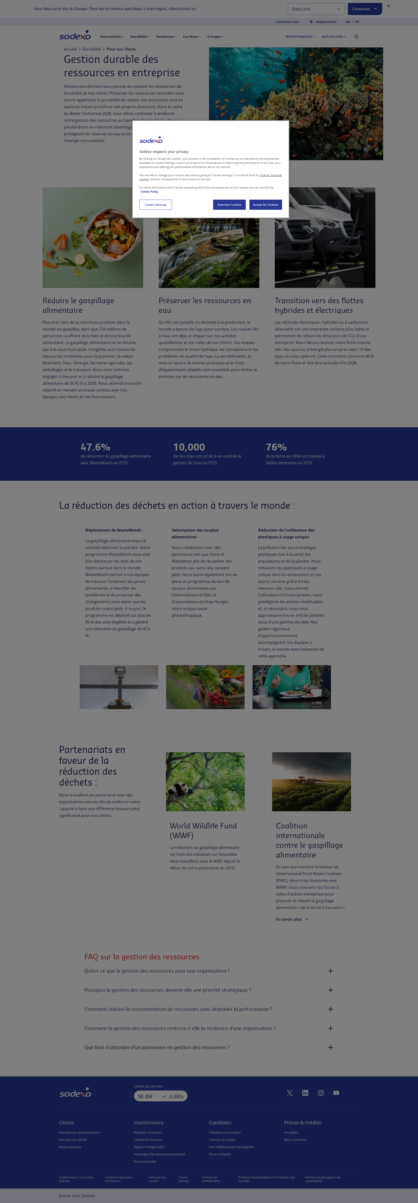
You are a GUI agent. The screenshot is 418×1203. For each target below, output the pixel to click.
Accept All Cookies (265, 204)
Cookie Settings (155, 204)
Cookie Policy (149, 191)
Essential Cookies (229, 204)
